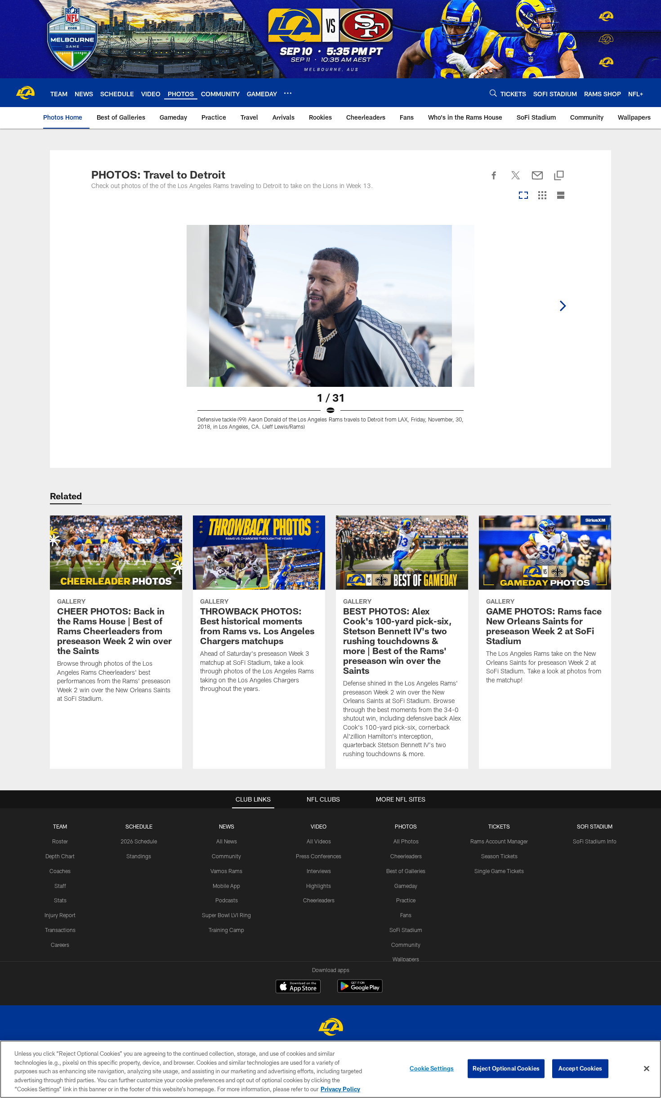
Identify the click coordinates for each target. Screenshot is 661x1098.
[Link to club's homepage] (25, 92)
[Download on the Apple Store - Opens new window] (298, 987)
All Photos (406, 841)
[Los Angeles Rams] (330, 1028)
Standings (138, 856)
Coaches (60, 871)
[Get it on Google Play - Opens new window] (360, 991)
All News (226, 841)
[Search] (493, 93)
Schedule (138, 826)
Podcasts (226, 900)
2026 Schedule (139, 841)
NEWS (226, 826)
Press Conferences (318, 856)
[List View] (561, 195)
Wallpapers (406, 959)
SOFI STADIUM (594, 826)
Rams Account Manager (499, 841)
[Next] (562, 305)
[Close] (647, 1069)
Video (318, 826)
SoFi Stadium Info (594, 841)
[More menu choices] (287, 93)
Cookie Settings (432, 1068)
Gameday (405, 886)
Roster (60, 841)
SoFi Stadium (405, 930)
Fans (405, 915)
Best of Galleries (405, 871)
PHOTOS (406, 826)
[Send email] (537, 180)
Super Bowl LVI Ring (226, 915)
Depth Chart (60, 856)
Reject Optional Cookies (506, 1068)
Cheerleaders (319, 900)
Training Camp (226, 930)
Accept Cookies (580, 1068)
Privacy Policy (340, 1088)
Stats (60, 900)
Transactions (60, 930)
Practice (405, 900)
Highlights (318, 886)
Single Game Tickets (499, 871)
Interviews (319, 871)
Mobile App (226, 886)
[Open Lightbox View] (330, 333)
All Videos (319, 841)
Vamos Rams (226, 871)
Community (226, 856)
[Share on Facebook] (494, 180)
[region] (330, 1069)
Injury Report (60, 915)
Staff (60, 886)
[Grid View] (542, 195)
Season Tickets (499, 856)
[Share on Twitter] (516, 180)
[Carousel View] (523, 195)
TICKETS (499, 826)
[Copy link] (559, 176)
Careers (60, 944)
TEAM (60, 826)
